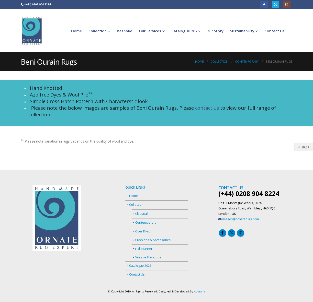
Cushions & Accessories (153, 240)
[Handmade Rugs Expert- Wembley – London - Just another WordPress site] (32, 31)
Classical (141, 214)
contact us (207, 108)
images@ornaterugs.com (240, 219)
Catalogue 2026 (185, 30)
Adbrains (199, 291)
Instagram (286, 4)
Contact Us (275, 30)
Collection (98, 30)
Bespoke (124, 30)
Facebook (264, 4)
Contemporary (145, 222)
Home (76, 30)
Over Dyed (143, 231)
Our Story (215, 30)
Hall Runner (143, 249)
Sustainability (242, 30)
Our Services (150, 30)
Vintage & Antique (148, 257)
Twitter (275, 4)
